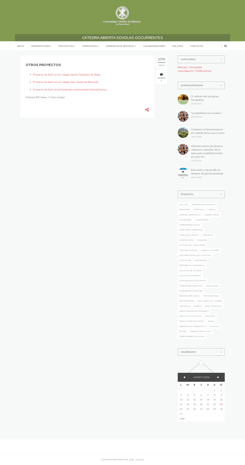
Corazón (202, 240)
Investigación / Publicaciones (195, 70)
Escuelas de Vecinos (190, 270)
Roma (211, 321)
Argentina (184, 209)
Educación (185, 260)
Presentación (40, 46)
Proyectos (66, 46)
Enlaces (177, 46)
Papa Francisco (213, 306)
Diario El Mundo (210, 250)
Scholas (214, 326)
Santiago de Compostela (192, 326)
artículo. (199, 209)
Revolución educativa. (191, 321)
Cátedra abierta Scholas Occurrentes (122, 38)
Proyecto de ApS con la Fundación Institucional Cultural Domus (70, 89)
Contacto (196, 46)
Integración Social (189, 296)
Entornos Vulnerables (192, 265)
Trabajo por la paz (200, 331)
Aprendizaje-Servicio (120, 46)
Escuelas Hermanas (190, 275)
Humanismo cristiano (191, 291)
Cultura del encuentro (192, 245)
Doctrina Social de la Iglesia (195, 255)
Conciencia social (189, 235)
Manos (197, 306)
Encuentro (200, 260)
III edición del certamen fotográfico (205, 98)
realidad (210, 316)
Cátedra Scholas (188, 250)
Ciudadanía (185, 220)
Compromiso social (190, 225)
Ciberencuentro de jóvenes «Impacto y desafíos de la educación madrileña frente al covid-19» (207, 151)
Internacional (211, 296)
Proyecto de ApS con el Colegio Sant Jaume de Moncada (65, 81)
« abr (182, 418)
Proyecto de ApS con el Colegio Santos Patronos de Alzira (66, 74)
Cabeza (211, 209)
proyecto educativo (190, 316)
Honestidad (212, 286)
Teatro (183, 331)
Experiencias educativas (192, 281)
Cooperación (186, 240)
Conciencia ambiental (191, 230)
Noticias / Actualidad (190, 67)
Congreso (207, 235)
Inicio (20, 46)
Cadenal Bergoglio (190, 215)
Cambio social (212, 215)
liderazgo (185, 306)
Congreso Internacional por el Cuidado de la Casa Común (208, 131)
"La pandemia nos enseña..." (207, 112)
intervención (186, 301)
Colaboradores (154, 46)
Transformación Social (192, 336)
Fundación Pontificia (190, 286)
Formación (89, 46)
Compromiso (202, 220)
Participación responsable (194, 311)
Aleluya (183, 204)
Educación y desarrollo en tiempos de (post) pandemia (208, 171)
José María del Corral (209, 301)
